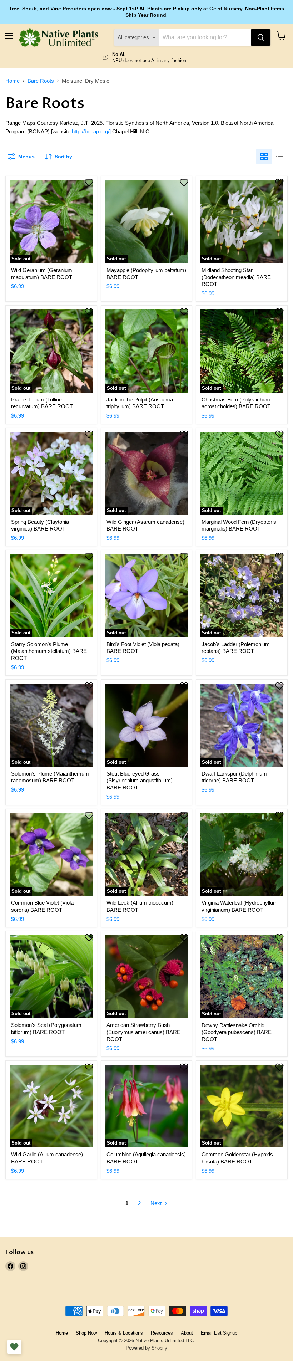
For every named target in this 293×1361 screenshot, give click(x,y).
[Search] (260, 37)
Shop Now (86, 1333)
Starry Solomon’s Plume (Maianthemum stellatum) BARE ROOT (49, 651)
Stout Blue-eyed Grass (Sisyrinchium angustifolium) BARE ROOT (139, 780)
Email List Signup (219, 1333)
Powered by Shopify (146, 1348)
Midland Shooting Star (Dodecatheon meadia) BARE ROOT (236, 277)
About (187, 1333)
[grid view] (264, 156)
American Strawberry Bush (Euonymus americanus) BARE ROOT (143, 1032)
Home (12, 81)
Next (156, 1203)
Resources (162, 1333)
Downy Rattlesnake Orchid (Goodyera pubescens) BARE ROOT (237, 1032)
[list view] (280, 156)
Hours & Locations (124, 1333)
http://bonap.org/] (91, 131)
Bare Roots (41, 81)
